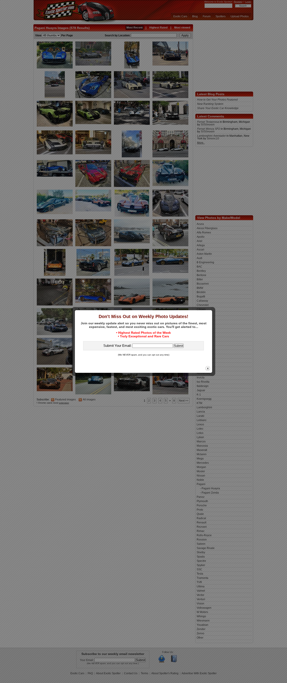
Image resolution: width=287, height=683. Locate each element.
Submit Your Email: (117, 345)
